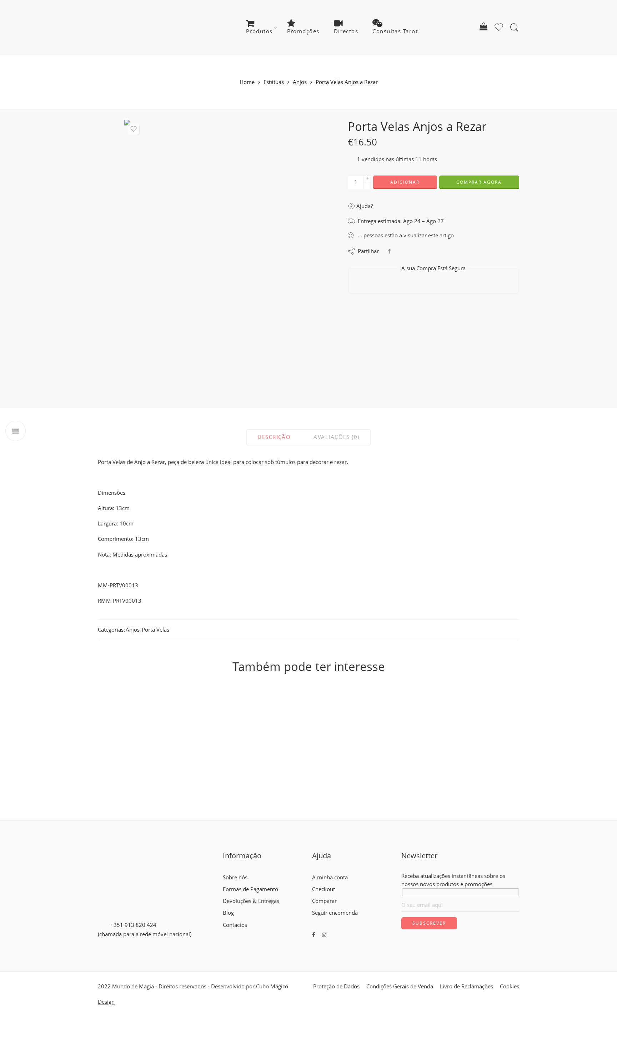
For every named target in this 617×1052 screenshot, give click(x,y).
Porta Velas (155, 629)
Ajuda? (364, 205)
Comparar (324, 901)
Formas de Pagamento (250, 889)
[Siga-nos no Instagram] (324, 934)
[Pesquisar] (514, 27)
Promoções (303, 31)
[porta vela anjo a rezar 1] (223, 252)
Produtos (259, 31)
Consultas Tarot (395, 31)
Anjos (300, 82)
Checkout (323, 889)
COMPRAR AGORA (479, 182)
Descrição (274, 437)
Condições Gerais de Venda (399, 986)
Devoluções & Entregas (251, 901)
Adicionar (405, 182)
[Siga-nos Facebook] (313, 934)
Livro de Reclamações (466, 986)
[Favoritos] (133, 129)
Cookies (509, 986)
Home (247, 82)
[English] (226, 933)
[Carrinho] (483, 28)
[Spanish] (245, 933)
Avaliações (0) (336, 437)
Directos (346, 31)
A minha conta (330, 877)
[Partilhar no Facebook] (389, 251)
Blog (228, 912)
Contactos (235, 925)
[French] (232, 933)
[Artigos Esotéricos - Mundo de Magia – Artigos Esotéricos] (141, 28)
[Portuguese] (239, 933)
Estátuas (274, 82)
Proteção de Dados (336, 986)
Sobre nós (235, 877)
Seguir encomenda (335, 912)
